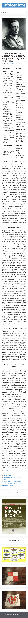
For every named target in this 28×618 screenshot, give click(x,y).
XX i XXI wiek (7, 475)
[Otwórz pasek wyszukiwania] (26, 12)
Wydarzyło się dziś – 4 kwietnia (12, 481)
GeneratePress (14, 615)
